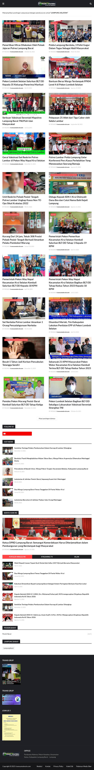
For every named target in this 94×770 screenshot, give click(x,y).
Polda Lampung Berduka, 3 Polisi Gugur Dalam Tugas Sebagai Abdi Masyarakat (69, 47)
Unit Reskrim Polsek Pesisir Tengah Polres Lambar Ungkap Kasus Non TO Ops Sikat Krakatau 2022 (21, 200)
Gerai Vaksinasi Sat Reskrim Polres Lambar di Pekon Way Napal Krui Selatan (23, 159)
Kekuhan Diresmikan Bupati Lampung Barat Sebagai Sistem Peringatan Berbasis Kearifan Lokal (50, 584)
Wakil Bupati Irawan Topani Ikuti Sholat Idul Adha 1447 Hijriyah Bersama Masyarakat (46, 563)
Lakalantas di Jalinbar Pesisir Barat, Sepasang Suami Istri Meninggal (39, 479)
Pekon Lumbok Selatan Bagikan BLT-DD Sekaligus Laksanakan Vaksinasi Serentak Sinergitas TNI (70, 404)
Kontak (47, 766)
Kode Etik (69, 766)
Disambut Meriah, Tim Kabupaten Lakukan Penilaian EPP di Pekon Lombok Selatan (70, 325)
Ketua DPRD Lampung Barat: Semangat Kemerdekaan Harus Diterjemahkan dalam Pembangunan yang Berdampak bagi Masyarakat (45, 544)
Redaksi (39, 766)
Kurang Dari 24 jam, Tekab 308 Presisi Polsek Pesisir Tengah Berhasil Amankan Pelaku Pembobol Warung (23, 239)
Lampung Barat (8, 648)
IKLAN (76, 557)
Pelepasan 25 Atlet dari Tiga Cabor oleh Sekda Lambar (69, 119)
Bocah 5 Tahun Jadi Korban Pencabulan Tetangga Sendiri (22, 363)
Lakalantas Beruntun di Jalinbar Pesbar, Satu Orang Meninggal (37, 500)
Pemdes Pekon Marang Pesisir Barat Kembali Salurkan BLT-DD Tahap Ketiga (22, 403)
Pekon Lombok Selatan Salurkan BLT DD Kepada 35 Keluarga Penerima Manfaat (23, 83)
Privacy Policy (58, 766)
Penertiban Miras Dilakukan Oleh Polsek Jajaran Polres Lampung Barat (23, 47)
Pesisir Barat (47, 634)
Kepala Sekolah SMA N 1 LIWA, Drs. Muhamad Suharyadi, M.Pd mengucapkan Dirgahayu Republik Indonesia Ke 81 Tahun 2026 (51, 595)
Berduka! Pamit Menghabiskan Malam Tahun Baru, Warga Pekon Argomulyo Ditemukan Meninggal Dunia (51, 459)
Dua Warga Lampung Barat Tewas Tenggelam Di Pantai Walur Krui (39, 489)
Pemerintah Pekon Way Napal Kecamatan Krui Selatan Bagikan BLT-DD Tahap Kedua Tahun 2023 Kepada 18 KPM (70, 284)
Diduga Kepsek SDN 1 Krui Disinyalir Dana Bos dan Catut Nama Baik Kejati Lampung (68, 200)
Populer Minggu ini (17, 557)
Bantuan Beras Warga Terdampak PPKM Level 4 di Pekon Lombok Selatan (70, 83)
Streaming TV (47, 557)
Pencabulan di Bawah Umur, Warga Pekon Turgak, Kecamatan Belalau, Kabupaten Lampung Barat (51, 469)
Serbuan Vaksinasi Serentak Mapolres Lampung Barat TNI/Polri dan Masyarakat (21, 120)
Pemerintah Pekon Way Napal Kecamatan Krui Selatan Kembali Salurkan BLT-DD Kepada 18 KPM (19, 282)
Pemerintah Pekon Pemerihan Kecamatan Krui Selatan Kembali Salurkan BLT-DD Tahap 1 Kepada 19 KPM (68, 241)
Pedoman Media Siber (84, 766)
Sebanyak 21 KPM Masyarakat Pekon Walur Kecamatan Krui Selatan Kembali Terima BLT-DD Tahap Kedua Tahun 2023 (70, 365)
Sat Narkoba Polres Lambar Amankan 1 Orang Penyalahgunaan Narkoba (22, 324)
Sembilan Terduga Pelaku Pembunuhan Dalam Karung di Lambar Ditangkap (42, 448)
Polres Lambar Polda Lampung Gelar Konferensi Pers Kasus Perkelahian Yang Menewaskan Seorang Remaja (70, 160)
